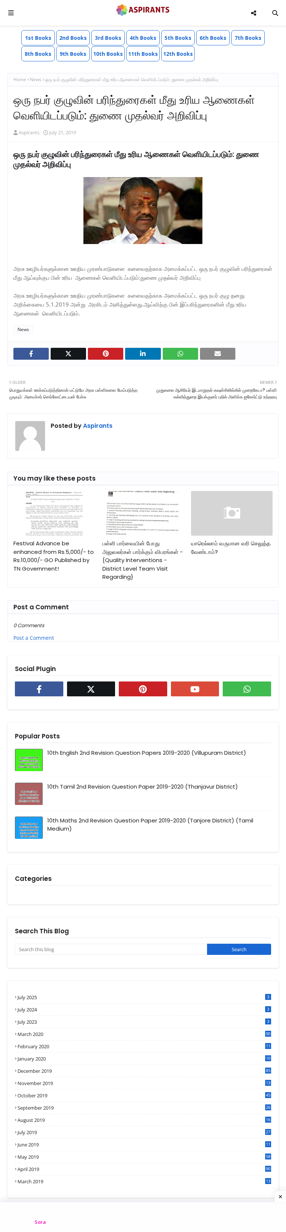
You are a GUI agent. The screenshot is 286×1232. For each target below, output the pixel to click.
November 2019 (144, 1083)
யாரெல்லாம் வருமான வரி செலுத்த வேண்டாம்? (230, 547)
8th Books (38, 53)
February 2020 (144, 1046)
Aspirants (29, 132)
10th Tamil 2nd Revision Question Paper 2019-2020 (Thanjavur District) (142, 786)
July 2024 (143, 1009)
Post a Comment (33, 637)
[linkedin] (143, 354)
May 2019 (144, 1157)
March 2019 (144, 1181)
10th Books (108, 53)
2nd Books (73, 37)
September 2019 (144, 1107)
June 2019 (144, 1144)
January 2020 (144, 1058)
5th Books (178, 37)
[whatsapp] (180, 354)
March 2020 (144, 1034)
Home (19, 79)
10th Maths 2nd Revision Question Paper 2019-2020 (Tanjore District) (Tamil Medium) (150, 824)
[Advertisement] (143, 1217)
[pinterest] (105, 354)
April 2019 (144, 1169)
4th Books (143, 37)
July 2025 (143, 997)
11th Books (143, 53)
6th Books (213, 37)
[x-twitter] (68, 354)
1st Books (38, 37)
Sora (40, 1222)
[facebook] (31, 354)
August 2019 (144, 1120)
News (35, 79)
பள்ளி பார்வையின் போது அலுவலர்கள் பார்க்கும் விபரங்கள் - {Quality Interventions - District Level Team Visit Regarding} (142, 560)
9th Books (73, 53)
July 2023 (143, 1021)
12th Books (178, 53)
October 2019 (144, 1095)
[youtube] (195, 688)
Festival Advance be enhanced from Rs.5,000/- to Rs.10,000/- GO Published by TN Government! (53, 555)
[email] (217, 354)
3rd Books (108, 37)
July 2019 (144, 1132)
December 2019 (144, 1071)
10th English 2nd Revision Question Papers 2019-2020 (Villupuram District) (146, 753)
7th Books (248, 37)
